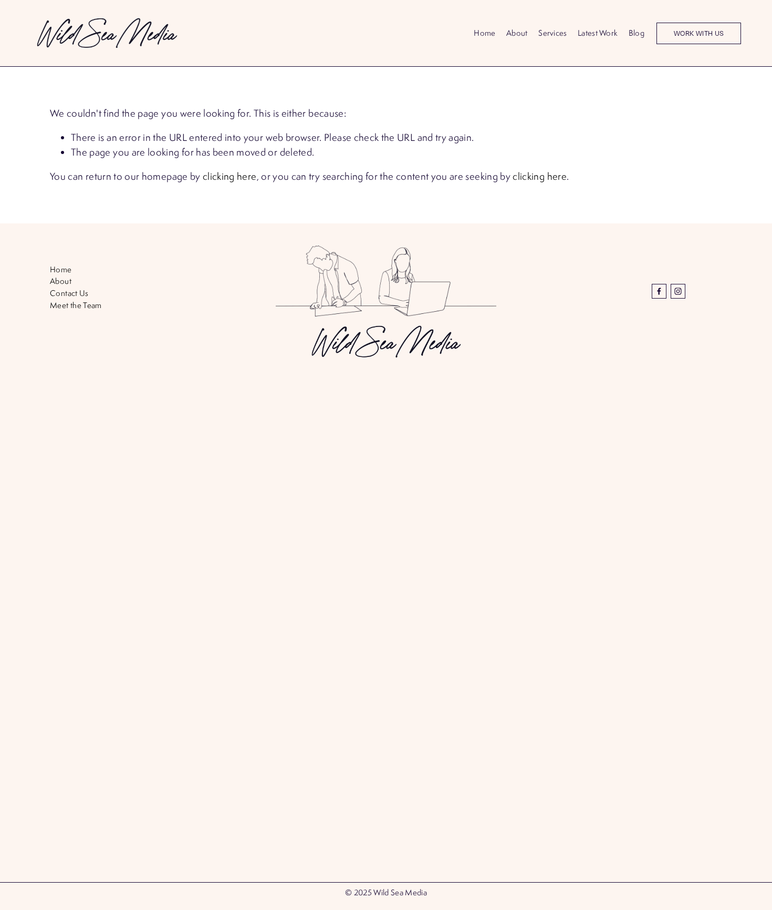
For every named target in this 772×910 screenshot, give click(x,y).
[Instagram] (678, 291)
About (516, 33)
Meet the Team (76, 305)
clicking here (230, 176)
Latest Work (598, 33)
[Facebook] (659, 291)
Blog (636, 33)
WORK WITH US (699, 33)
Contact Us (69, 293)
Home (484, 33)
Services (552, 33)
